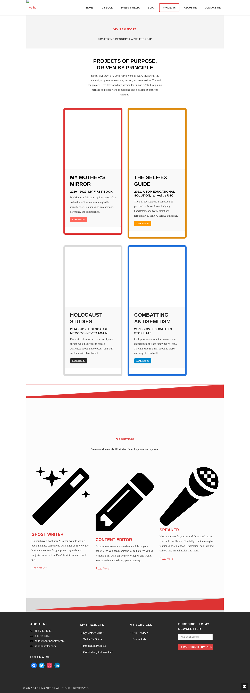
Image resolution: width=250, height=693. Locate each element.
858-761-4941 (43, 630)
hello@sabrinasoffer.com (49, 641)
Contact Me (213, 7)
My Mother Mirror (93, 633)
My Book (107, 7)
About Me (190, 7)
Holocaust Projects (94, 645)
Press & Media (130, 7)
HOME (89, 7)
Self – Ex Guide (92, 639)
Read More (38, 568)
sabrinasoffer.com (45, 646)
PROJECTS (169, 7)
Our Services (140, 633)
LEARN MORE (78, 219)
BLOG (151, 7)
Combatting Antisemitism (98, 652)
